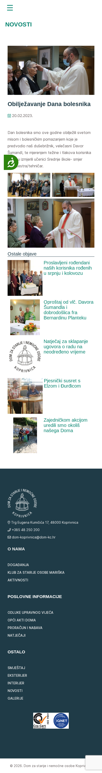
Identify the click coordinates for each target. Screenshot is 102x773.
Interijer (16, 683)
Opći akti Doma (22, 620)
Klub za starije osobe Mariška (36, 572)
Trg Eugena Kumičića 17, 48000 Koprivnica (44, 522)
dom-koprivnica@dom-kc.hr (33, 537)
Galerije (15, 698)
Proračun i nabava (25, 628)
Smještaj (16, 668)
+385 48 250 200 (25, 530)
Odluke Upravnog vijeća (30, 612)
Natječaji (17, 635)
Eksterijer (17, 675)
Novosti (15, 691)
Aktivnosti (18, 580)
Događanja (18, 565)
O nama (16, 549)
